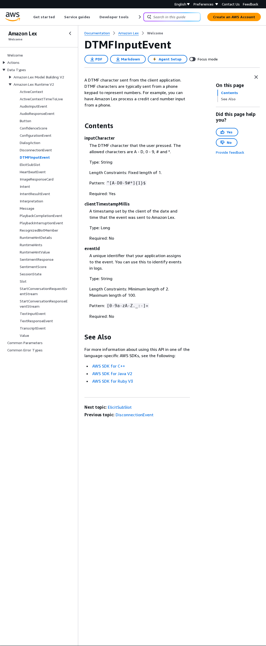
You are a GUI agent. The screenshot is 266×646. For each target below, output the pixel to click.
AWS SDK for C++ (108, 366)
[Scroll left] (29, 17)
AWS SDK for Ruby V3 (112, 381)
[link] (155, 33)
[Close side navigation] (70, 33)
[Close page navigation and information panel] (256, 77)
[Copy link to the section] (80, 125)
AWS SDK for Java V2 (112, 373)
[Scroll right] (139, 17)
